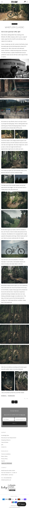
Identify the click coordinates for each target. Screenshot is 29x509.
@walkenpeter (11, 395)
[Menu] (2, 2)
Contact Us (3, 447)
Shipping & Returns (5, 440)
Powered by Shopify (14, 505)
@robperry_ (4, 395)
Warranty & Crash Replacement (8, 437)
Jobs (2, 444)
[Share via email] (27, 398)
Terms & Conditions (6, 454)
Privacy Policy (4, 458)
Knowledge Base (5, 435)
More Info (23, 414)
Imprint (3, 461)
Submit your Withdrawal (7, 463)
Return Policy (4, 456)
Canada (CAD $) (13, 496)
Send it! (15, 423)
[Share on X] (25, 398)
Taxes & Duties (4, 442)
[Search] (27, 2)
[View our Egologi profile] (8, 487)
